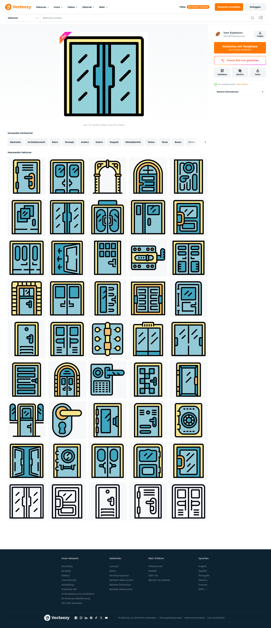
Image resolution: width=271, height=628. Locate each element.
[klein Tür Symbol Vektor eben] (27, 420)
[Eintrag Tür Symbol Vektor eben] (108, 258)
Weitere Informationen (228, 91)
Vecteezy (66, 570)
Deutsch (203, 580)
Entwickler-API (69, 589)
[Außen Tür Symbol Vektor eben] (67, 380)
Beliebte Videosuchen (120, 589)
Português (204, 575)
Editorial (87, 7)
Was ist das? (242, 84)
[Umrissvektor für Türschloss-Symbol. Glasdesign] (67, 501)
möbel (191, 142)
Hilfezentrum (155, 566)
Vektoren (41, 7)
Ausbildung (68, 584)
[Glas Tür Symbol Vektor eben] (67, 217)
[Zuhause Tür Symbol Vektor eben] (188, 258)
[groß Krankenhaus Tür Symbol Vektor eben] (67, 298)
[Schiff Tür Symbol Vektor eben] (108, 461)
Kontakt (152, 570)
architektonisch (36, 142)
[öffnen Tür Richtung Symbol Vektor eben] (67, 258)
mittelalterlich (133, 142)
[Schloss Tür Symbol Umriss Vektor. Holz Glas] (108, 501)
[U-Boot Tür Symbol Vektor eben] (188, 420)
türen (165, 142)
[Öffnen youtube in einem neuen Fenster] (106, 617)
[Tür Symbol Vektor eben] (148, 217)
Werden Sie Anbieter (159, 580)
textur (151, 142)
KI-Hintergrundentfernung (76, 598)
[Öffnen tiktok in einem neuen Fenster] (96, 617)
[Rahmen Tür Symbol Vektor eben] (27, 217)
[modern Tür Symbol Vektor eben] (148, 177)
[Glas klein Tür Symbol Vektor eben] (188, 461)
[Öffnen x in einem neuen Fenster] (101, 617)
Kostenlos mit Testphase (240, 47)
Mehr (102, 7)
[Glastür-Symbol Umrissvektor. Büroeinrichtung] (27, 501)
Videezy (66, 575)
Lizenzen (114, 566)
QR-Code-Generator (72, 603)
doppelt (114, 142)
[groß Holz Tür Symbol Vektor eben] (148, 298)
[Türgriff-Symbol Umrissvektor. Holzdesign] (188, 501)
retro (55, 142)
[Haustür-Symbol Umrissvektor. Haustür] (148, 501)
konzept (69, 142)
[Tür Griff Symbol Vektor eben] (67, 339)
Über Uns (153, 575)
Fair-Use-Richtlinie (216, 617)
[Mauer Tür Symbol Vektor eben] (188, 177)
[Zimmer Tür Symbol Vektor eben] (108, 298)
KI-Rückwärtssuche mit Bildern (78, 593)
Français (203, 584)
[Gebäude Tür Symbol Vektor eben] (188, 298)
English (202, 566)
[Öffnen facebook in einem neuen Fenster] (76, 617)
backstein (15, 142)
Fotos (57, 7)
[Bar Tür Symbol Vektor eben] (108, 217)
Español (203, 570)
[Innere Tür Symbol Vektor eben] (148, 461)
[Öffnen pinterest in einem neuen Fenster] (91, 617)
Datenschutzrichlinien (194, 617)
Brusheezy (67, 566)
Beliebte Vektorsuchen (121, 580)
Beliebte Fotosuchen (120, 584)
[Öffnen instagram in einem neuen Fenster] (81, 617)
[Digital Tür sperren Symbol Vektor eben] (108, 380)
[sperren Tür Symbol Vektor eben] (27, 339)
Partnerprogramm (119, 575)
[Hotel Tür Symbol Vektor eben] (188, 339)
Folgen (260, 36)
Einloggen (255, 6)
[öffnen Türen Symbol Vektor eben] (27, 461)
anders (85, 142)
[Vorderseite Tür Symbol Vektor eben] (27, 177)
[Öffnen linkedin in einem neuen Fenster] (86, 617)
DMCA (112, 570)
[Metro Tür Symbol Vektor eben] (27, 258)
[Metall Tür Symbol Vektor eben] (108, 177)
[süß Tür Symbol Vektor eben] (27, 298)
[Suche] (252, 18)
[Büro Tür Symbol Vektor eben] (148, 380)
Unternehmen (69, 580)
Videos (71, 7)
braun (178, 142)
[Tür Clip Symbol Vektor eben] (108, 339)
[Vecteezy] (18, 7)
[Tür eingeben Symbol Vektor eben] (67, 177)
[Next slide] (203, 142)
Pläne (183, 6)
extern (99, 142)
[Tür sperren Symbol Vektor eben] (188, 217)
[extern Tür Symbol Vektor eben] (27, 380)
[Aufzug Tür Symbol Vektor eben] (148, 339)
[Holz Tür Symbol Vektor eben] (148, 420)
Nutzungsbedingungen (171, 617)
